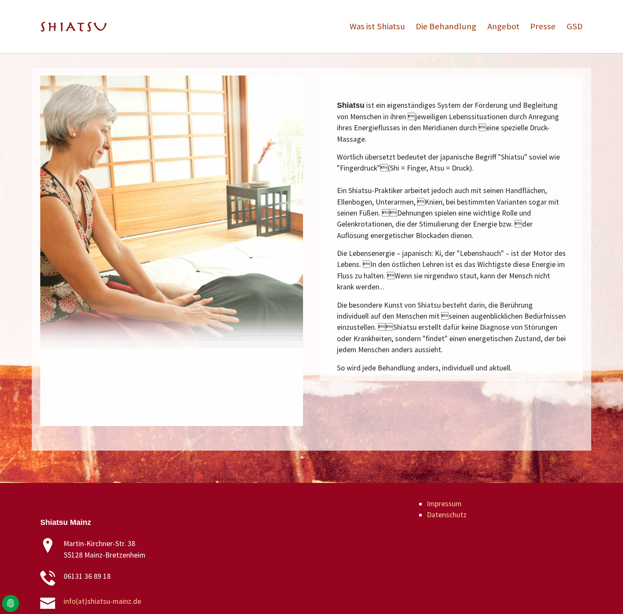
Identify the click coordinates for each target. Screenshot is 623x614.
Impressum (444, 503)
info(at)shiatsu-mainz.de (102, 601)
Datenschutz (447, 514)
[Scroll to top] (603, 594)
